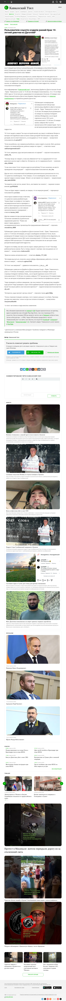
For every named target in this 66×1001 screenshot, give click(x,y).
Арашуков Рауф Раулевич (14, 704)
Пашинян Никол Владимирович (16, 668)
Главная (6, 24)
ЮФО (39, 19)
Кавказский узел (24, 89)
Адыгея (17, 11)
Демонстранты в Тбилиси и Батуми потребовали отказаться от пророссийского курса (18, 796)
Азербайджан (23, 11)
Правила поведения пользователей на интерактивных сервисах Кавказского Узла (38, 994)
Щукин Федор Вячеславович (15, 739)
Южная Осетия (24, 19)
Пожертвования (35, 987)
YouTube (10, 324)
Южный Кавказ (32, 19)
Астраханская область (39, 11)
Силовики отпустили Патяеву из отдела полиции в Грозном (25, 474)
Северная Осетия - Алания (44, 16)
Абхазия (7, 11)
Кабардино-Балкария (26, 14)
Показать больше (33, 974)
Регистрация (27, 395)
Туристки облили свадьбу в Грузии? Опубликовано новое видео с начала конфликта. (30, 900)
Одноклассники (21, 322)
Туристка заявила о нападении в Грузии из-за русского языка (12, 966)
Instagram (53, 320)
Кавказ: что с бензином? (12, 21)
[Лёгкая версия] (11, 2)
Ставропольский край (10, 19)
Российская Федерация (20, 16)
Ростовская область (32, 16)
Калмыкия (35, 14)
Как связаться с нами (19, 987)
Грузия (6, 14)
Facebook (46, 320)
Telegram (46, 315)
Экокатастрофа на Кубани (54, 21)
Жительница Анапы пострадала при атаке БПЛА (17, 765)
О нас (5, 987)
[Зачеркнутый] (32, 379)
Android (29, 311)
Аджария (12, 11)
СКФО (53, 16)
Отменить (54, 396)
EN (8, 1)
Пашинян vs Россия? (33, 21)
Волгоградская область (51, 11)
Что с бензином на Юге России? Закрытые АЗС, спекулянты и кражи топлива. (50, 967)
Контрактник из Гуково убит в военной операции (46, 758)
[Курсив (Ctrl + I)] (26, 379)
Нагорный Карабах (9, 16)
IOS (34, 311)
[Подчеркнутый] (29, 379)
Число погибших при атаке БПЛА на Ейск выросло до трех (45, 765)
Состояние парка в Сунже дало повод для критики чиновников (26, 583)
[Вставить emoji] (36, 379)
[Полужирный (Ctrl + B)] (22, 379)
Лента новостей (13, 24)
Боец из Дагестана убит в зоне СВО (17, 511)
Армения (30, 11)
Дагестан (11, 14)
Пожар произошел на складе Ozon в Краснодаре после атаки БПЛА (17, 751)
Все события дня (57, 769)
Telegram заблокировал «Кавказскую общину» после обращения (24, 946)
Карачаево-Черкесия (44, 14)
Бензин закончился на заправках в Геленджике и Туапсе (44, 795)
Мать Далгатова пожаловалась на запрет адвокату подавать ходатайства (28, 621)
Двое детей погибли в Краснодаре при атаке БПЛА (46, 751)
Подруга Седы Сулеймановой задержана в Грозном (22, 547)
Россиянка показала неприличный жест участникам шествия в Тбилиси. (31, 967)
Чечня (17, 19)
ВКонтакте (10, 322)
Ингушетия (17, 14)
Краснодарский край (55, 14)
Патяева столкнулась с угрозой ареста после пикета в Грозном (25, 435)
